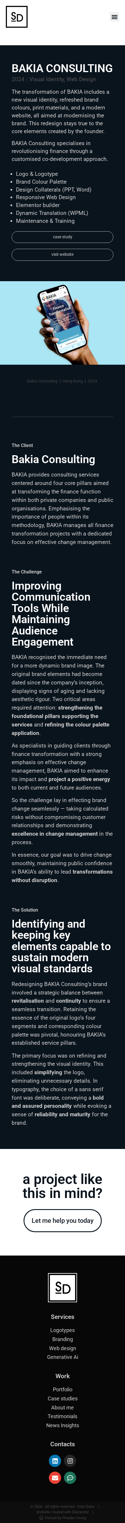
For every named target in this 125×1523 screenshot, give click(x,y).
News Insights (62, 1425)
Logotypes (62, 1330)
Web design (62, 1348)
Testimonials (62, 1416)
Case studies (63, 1399)
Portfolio (62, 1389)
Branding (62, 1339)
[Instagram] (70, 1461)
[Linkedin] (55, 1461)
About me (62, 1408)
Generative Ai (62, 1357)
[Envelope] (55, 1478)
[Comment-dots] (70, 1478)
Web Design (81, 79)
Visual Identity (46, 79)
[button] (114, 17)
